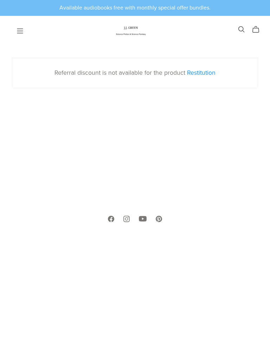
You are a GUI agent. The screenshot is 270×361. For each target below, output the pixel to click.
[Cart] (258, 29)
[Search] (241, 29)
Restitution (201, 73)
